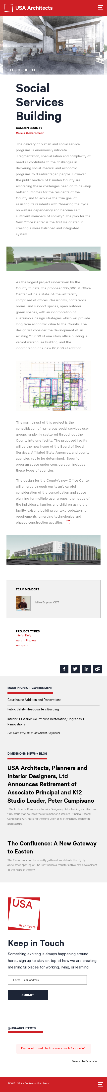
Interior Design (24, 635)
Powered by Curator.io (84, 1061)
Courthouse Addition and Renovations (34, 700)
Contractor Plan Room (37, 1083)
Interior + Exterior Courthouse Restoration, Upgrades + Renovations (45, 722)
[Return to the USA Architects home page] (37, 7)
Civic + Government (30, 133)
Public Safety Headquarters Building (33, 710)
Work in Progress (26, 640)
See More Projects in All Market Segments (33, 733)
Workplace (22, 645)
